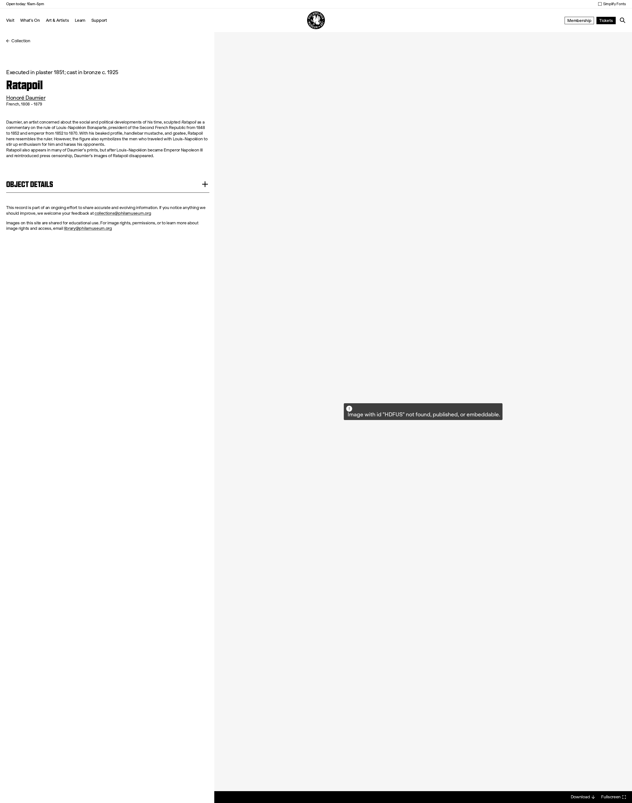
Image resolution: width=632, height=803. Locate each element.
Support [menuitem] (99, 20)
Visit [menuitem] (10, 20)
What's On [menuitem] (30, 20)
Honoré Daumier (25, 98)
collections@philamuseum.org (123, 213)
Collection (20, 41)
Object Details (29, 184)
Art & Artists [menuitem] (57, 20)
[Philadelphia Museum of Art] (316, 20)
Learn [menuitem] (80, 20)
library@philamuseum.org (88, 228)
